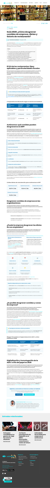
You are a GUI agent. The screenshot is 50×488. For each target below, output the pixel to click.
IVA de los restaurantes (18, 77)
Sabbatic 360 (21, 459)
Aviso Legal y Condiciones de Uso (7, 466)
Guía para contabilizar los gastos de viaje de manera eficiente (8, 436)
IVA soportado (32, 276)
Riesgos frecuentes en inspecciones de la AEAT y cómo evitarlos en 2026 (22, 59)
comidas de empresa (19, 42)
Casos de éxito (21, 463)
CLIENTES (36, 2)
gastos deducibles (16, 319)
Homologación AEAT (33, 457)
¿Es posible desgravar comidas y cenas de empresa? (18, 58)
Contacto (45, 2)
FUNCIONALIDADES (24, 2)
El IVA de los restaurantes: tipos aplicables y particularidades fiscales (21, 51)
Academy (32, 463)
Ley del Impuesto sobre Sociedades (35, 311)
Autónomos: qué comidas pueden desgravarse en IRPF (18, 53)
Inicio (4, 23)
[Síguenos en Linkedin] (2, 473)
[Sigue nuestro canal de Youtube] (5, 473)
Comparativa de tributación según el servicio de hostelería (19, 52)
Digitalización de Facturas (23, 457)
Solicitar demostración (29, 394)
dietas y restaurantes (38, 177)
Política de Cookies (5, 467)
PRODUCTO (16, 2)
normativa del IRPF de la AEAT (36, 133)
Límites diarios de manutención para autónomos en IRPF (19, 55)
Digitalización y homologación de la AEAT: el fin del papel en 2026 (20, 60)
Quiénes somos (33, 456)
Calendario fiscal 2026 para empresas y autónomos (40, 435)
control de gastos (18, 384)
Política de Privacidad (5, 465)
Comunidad (8, 23)
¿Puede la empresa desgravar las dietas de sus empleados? (19, 57)
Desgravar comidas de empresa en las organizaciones (18, 56)
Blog (41, 2)
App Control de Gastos (35, 384)
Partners (20, 465)
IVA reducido (10, 79)
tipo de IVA (25, 85)
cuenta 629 (11, 253)
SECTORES (31, 2)
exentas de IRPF (17, 243)
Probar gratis (18, 394)
